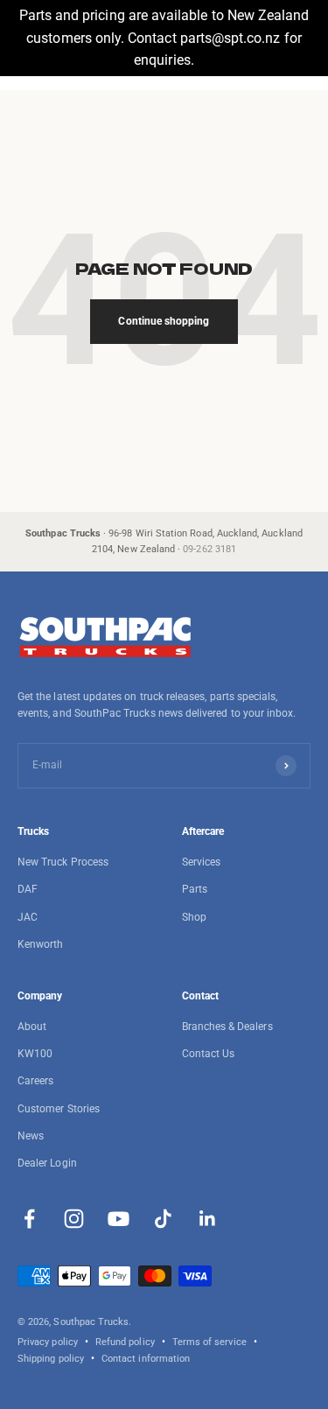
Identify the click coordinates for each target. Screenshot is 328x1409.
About (31, 1026)
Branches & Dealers (227, 1026)
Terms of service (209, 1342)
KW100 (34, 1054)
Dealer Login (47, 1163)
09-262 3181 (209, 549)
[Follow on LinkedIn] (208, 1218)
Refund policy (125, 1342)
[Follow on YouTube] (118, 1218)
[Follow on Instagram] (74, 1218)
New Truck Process (62, 862)
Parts (194, 889)
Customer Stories (58, 1109)
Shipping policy (50, 1358)
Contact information (145, 1358)
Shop (194, 917)
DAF (27, 889)
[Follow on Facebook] (29, 1218)
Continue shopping (163, 321)
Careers (35, 1081)
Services (201, 862)
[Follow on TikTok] (163, 1218)
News (30, 1136)
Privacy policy (47, 1342)
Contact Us (208, 1054)
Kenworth (40, 944)
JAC (27, 917)
